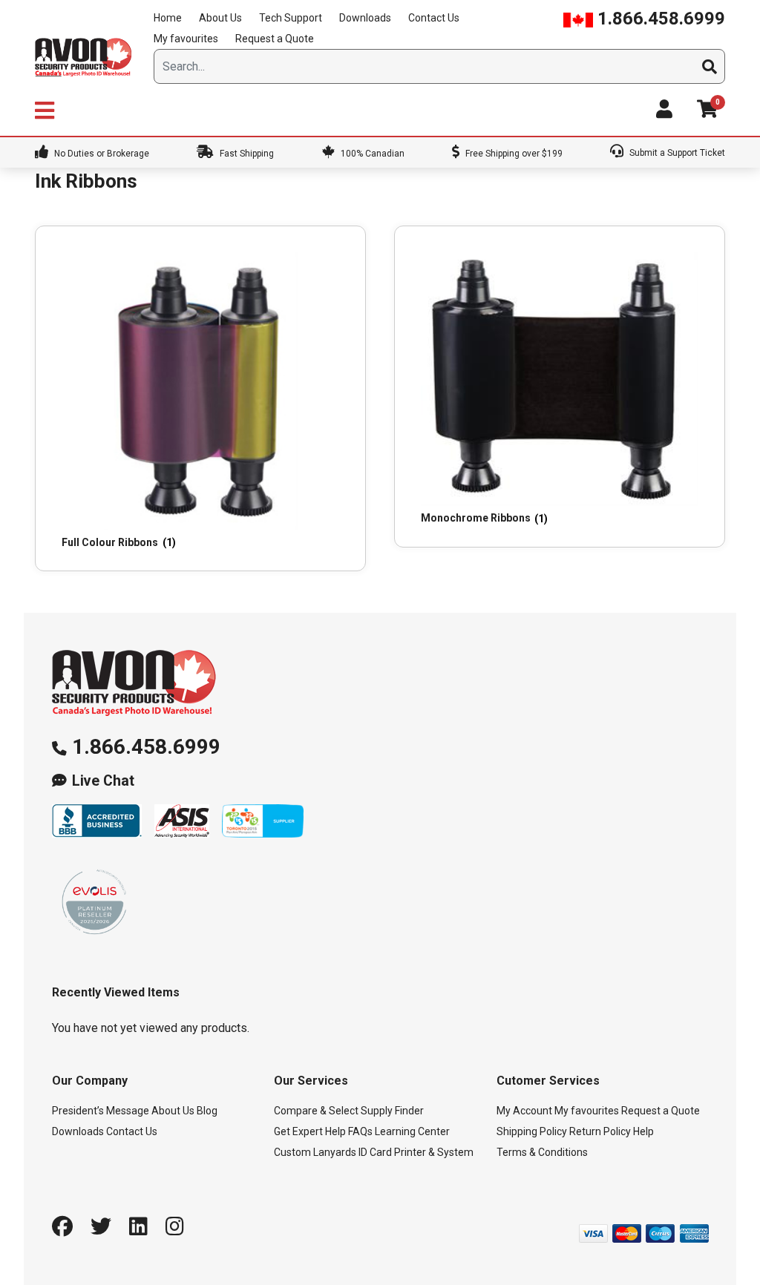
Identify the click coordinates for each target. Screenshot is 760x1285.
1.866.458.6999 (659, 18)
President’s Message (100, 1111)
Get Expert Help (310, 1131)
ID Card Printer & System (416, 1152)
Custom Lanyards (315, 1152)
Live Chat (103, 780)
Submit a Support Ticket (676, 153)
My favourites (186, 39)
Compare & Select (316, 1111)
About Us (220, 18)
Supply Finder (392, 1111)
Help (643, 1131)
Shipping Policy (532, 1131)
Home (168, 18)
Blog (207, 1111)
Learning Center (412, 1131)
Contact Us (433, 18)
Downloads (365, 18)
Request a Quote (274, 39)
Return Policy (600, 1131)
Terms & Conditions (542, 1152)
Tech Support (290, 18)
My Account (524, 1111)
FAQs (360, 1131)
